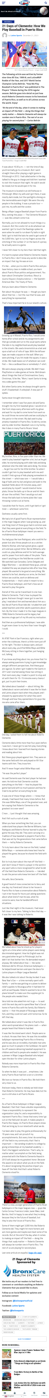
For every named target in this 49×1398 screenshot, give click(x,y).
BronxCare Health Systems (24, 1320)
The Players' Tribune (29, 1329)
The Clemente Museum (11, 1329)
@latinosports (17, 1310)
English (10, 1396)
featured (31, 1323)
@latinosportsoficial (22, 1300)
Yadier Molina (8, 1332)
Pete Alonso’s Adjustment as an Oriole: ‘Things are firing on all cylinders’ (30, 1362)
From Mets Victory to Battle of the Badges (28, 1373)
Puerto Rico (13, 1326)
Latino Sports (16, 35)
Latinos (40, 1323)
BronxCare (7, 1320)
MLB (4, 1326)
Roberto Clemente (28, 1326)
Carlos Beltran (9, 1323)
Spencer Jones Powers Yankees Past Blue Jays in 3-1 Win (29, 1351)
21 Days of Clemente (29, 1317)
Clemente (21, 1323)
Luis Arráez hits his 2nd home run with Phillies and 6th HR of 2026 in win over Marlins (29, 1385)
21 (18, 1317)
